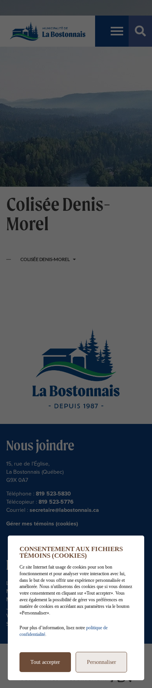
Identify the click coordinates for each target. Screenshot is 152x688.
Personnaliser (101, 662)
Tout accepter (45, 662)
